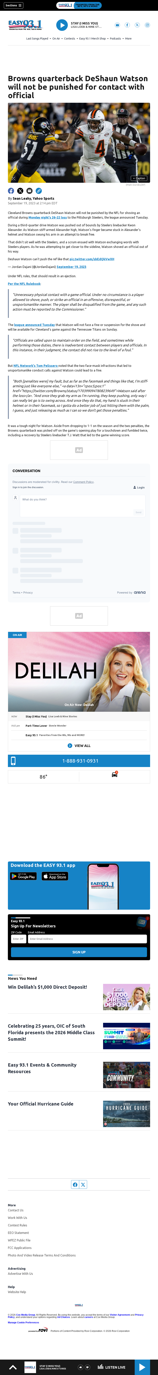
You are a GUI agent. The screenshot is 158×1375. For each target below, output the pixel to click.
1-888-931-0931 (80, 761)
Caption (139, 178)
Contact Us (16, 1210)
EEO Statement (18, 1232)
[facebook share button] (11, 191)
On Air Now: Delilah (79, 704)
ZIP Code (16, 932)
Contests (69, 38)
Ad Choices (63, 1317)
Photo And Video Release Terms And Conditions (42, 1255)
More (128, 38)
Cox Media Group (25, 1315)
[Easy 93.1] (79, 5)
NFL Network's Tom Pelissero (35, 365)
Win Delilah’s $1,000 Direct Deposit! (47, 987)
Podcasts (115, 38)
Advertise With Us (20, 1273)
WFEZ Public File (19, 1240)
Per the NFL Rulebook (24, 283)
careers (88, 1317)
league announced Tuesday (34, 325)
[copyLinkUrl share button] (39, 191)
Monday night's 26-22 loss (48, 217)
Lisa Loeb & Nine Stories (86, 26)
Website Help (17, 1292)
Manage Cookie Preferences (23, 1322)
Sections (11, 5)
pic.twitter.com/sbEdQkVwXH (92, 259)
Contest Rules (17, 1225)
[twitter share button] (20, 191)
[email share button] (29, 191)
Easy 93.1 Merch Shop (92, 38)
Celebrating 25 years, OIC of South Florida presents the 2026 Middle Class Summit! (51, 1032)
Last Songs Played (37, 38)
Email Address (36, 932)
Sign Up (79, 952)
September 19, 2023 (71, 267)
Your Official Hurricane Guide (40, 1103)
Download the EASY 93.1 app (43, 865)
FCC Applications (20, 1248)
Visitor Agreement (120, 1315)
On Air (56, 38)
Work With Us (17, 1217)
